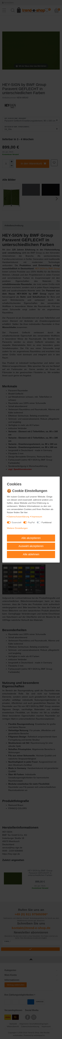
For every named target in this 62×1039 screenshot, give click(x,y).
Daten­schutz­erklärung (18, 516)
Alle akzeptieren (31, 538)
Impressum (36, 516)
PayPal (31, 522)
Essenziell (16, 522)
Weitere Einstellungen (17, 528)
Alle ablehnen (31, 554)
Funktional (46, 522)
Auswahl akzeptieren (31, 546)
